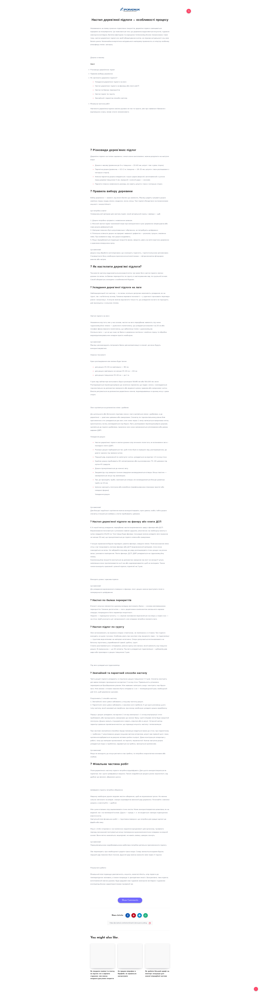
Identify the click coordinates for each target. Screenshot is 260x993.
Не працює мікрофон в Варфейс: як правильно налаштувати (127, 974)
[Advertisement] (130, 130)
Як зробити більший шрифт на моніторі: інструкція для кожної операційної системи (157, 974)
